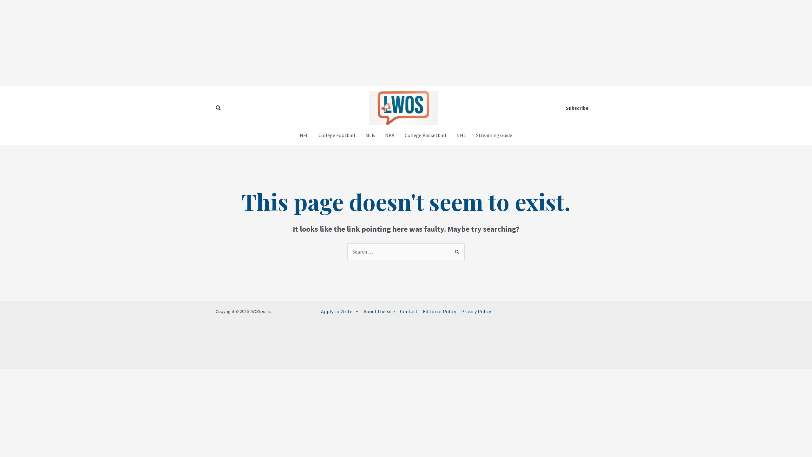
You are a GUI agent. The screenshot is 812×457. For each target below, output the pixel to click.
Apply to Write (336, 311)
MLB (370, 135)
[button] (218, 108)
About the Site (379, 311)
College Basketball (425, 135)
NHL (461, 135)
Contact (409, 311)
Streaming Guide (494, 135)
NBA (390, 135)
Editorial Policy (439, 311)
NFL (304, 135)
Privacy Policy (476, 311)
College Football (336, 135)
